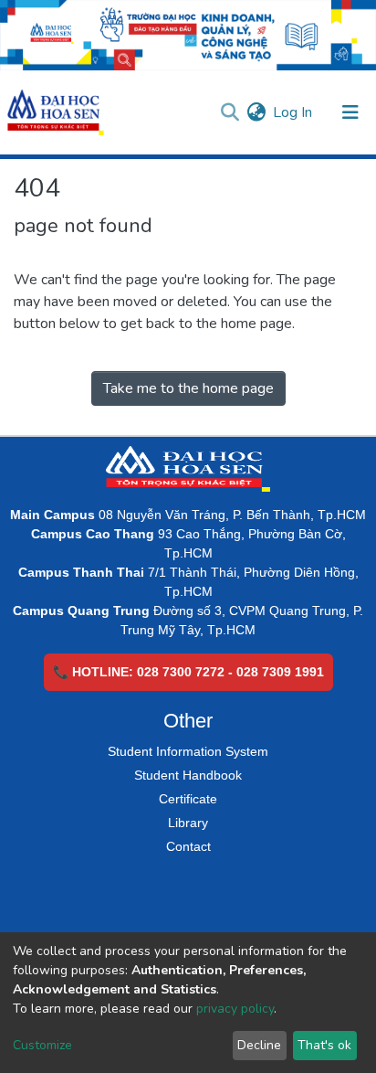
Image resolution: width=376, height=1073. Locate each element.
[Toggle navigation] (350, 112)
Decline (259, 1045)
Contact (188, 846)
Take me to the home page (188, 388)
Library (188, 822)
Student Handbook (188, 775)
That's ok (324, 1045)
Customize (42, 1045)
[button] (256, 112)
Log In (293, 112)
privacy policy (235, 1008)
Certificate (188, 798)
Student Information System (188, 751)
